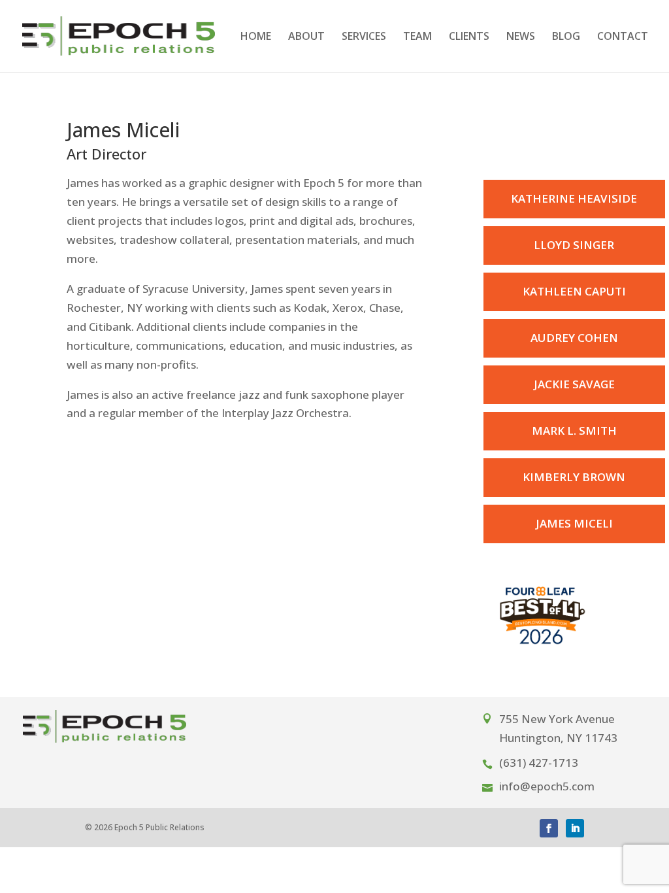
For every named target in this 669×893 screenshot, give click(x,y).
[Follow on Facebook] (549, 828)
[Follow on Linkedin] (575, 828)
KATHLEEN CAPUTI (574, 291)
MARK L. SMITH (574, 430)
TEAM (417, 37)
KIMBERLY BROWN (574, 476)
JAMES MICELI (574, 523)
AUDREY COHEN (574, 337)
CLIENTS (469, 37)
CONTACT (622, 37)
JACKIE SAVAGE (574, 384)
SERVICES (364, 37)
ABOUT (306, 37)
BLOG (566, 37)
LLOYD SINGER (574, 244)
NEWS (520, 37)
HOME (255, 37)
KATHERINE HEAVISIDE (574, 198)
